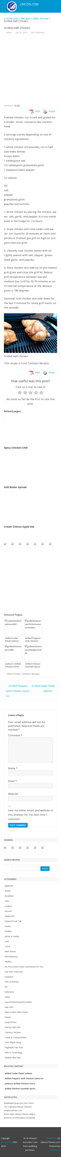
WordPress (55, 1150)
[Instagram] (35, 1132)
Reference (9, 992)
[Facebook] (23, 1132)
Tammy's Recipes (30, 673)
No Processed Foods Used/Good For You (24, 966)
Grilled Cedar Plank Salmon (18, 1073)
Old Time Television (14, 971)
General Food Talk (13, 921)
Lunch (7, 946)
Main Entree (13, 673)
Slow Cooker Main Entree (16, 1012)
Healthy (8, 931)
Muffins (8, 961)
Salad (7, 997)
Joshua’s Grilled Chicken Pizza (20, 1083)
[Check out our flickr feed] (37, 546)
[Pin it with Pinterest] (30, 849)
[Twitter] (20, 1132)
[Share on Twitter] (14, 849)
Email (12, 781)
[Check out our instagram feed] (30, 546)
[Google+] (26, 1132)
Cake (7, 901)
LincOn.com (29, 4)
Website (13, 793)
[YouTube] (32, 1132)
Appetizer (9, 885)
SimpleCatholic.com (13, 1110)
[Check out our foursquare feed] (45, 546)
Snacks (8, 1017)
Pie (6, 986)
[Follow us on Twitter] (14, 546)
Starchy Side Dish (13, 1027)
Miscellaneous (11, 956)
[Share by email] (45, 849)
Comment (15, 735)
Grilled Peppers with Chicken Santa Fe (17, 691)
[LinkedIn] (29, 1132)
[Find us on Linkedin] (22, 546)
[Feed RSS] (41, 1132)
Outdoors (9, 976)
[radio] (19, 393)
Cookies (8, 906)
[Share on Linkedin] (37, 849)
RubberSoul (52, 1138)
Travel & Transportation (16, 1037)
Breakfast (9, 896)
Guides (8, 926)
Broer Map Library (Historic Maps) (19, 1114)
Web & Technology (13, 1052)
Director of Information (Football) (19, 1117)
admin (9, 32)
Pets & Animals (12, 981)
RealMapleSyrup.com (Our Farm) (19, 1103)
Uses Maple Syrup (13, 1042)
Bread (7, 890)
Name (12, 768)
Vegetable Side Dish (14, 1047)
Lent (7, 941)
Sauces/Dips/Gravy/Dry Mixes (18, 1002)
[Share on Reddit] (22, 849)
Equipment (9, 916)
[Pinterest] (38, 1132)
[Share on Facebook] (7, 849)
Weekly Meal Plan (13, 1057)
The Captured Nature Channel (17, 1106)
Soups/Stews (11, 1022)
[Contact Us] (52, 546)
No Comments (38, 32)
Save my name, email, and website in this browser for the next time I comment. (30, 815)
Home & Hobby (12, 936)
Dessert (8, 911)
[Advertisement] (30, 68)
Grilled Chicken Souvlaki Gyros (20, 1088)
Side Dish (9, 1007)
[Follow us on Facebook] (7, 546)
